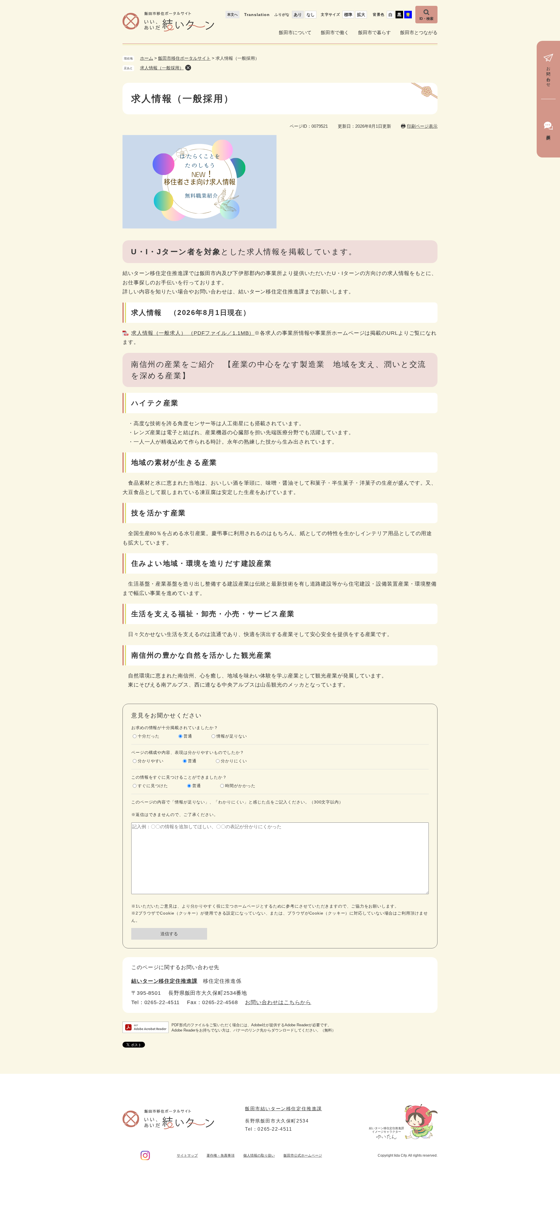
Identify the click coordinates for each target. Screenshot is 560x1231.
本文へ (232, 15)
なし (311, 14)
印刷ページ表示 (422, 126)
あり (298, 14)
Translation (257, 14)
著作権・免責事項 (220, 1155)
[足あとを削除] (188, 68)
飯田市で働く (335, 32)
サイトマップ (187, 1155)
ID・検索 (426, 19)
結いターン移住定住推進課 (164, 981)
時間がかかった (240, 785)
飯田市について (295, 32)
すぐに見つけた (153, 785)
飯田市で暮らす (374, 32)
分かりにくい (234, 761)
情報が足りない (231, 736)
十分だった (149, 736)
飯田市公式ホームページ (303, 1155)
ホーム (146, 58)
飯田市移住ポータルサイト (184, 58)
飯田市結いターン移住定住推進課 (283, 1108)
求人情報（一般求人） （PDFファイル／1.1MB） (192, 333)
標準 (348, 14)
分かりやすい (151, 761)
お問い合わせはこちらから (278, 1002)
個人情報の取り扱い (259, 1155)
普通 (187, 736)
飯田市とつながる (419, 32)
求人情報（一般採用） (162, 67)
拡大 (361, 14)
